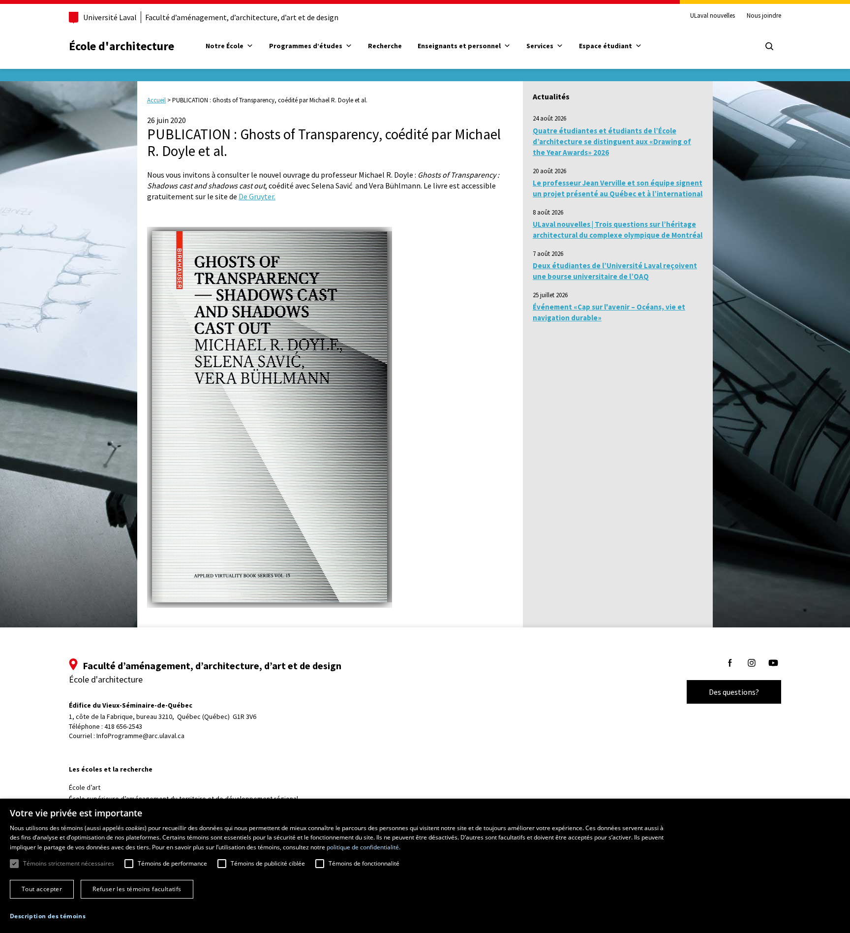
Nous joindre (764, 16)
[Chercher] (769, 46)
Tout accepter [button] (42, 889)
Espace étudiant (605, 45)
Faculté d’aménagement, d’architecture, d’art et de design (241, 17)
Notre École (224, 45)
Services (539, 45)
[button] (48, 916)
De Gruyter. (257, 196)
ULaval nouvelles (712, 16)
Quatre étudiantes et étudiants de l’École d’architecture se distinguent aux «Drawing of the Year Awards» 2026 (612, 141)
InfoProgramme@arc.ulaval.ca (140, 735)
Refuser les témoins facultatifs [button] (136, 889)
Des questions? (734, 692)
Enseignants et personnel (459, 45)
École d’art (84, 787)
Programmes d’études (305, 45)
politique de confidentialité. (363, 847)
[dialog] (425, 866)
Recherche (385, 45)
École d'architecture (121, 46)
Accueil (156, 100)
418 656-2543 (123, 726)
